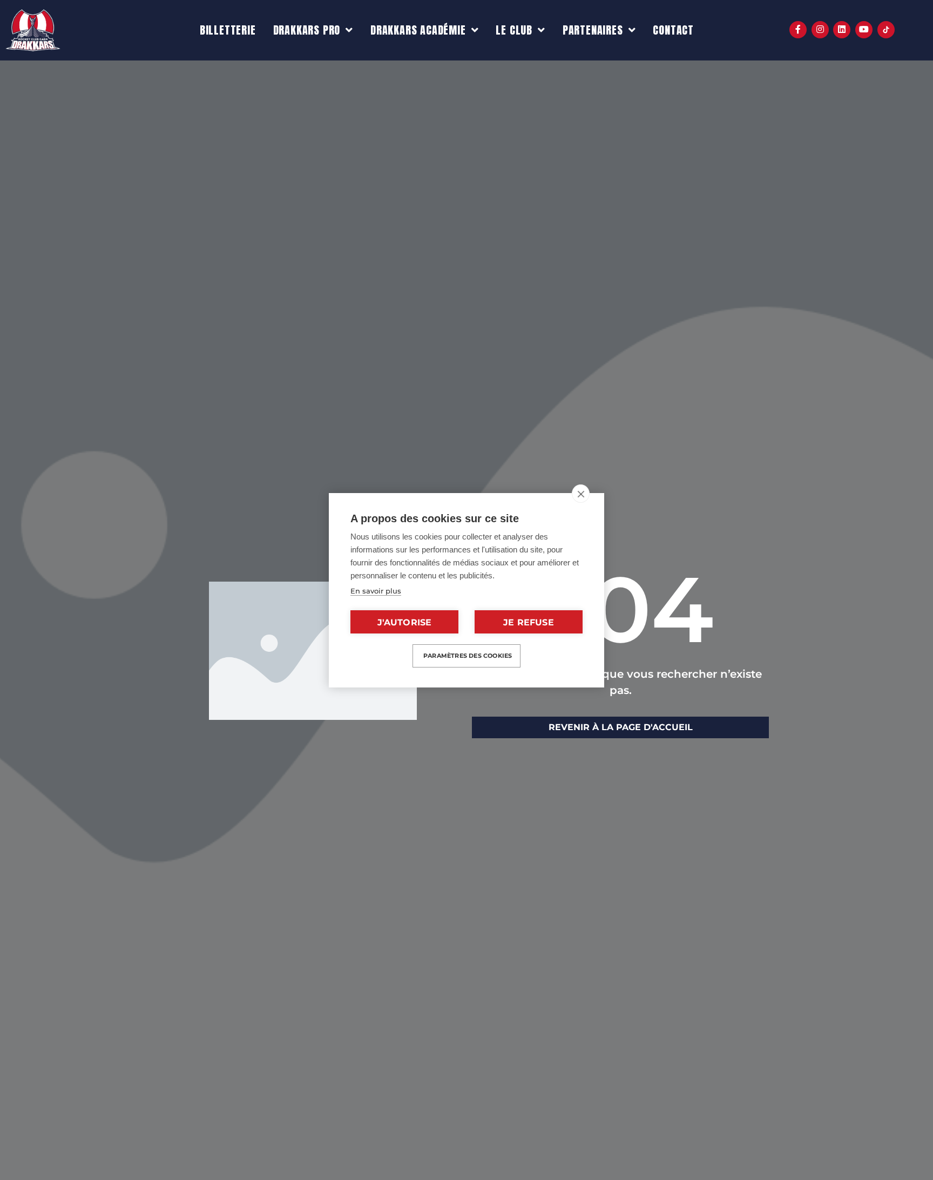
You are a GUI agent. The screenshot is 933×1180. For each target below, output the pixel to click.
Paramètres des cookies (467, 655)
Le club (514, 30)
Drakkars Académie (418, 30)
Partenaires (593, 30)
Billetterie (228, 30)
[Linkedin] (841, 29)
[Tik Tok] (886, 29)
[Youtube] (864, 29)
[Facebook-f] (798, 29)
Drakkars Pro (307, 30)
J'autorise (404, 622)
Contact (673, 30)
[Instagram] (820, 29)
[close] (581, 493)
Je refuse (528, 622)
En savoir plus (375, 590)
